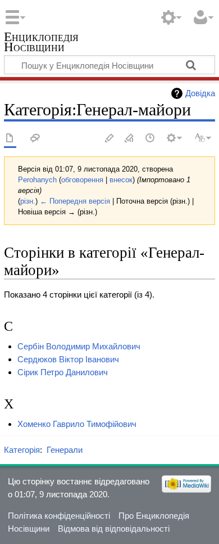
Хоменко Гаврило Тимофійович (76, 424)
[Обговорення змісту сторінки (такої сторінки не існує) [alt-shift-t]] (35, 138)
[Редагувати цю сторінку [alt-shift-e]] (130, 138)
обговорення (82, 180)
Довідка (200, 93)
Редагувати (109, 138)
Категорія (22, 450)
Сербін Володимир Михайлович (78, 346)
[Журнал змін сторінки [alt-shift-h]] (150, 138)
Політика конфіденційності (59, 515)
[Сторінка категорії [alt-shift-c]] (10, 138)
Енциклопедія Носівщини (41, 43)
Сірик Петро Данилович (62, 372)
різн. (27, 201)
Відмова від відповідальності (114, 528)
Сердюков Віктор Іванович (68, 359)
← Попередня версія (75, 201)
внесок (121, 180)
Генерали (65, 450)
